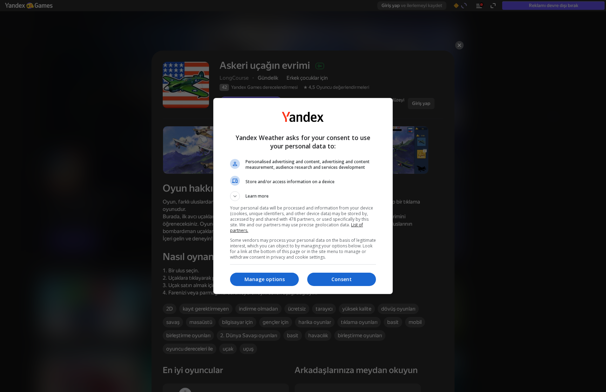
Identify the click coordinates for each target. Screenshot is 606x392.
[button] (303, 196)
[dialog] (303, 196)
